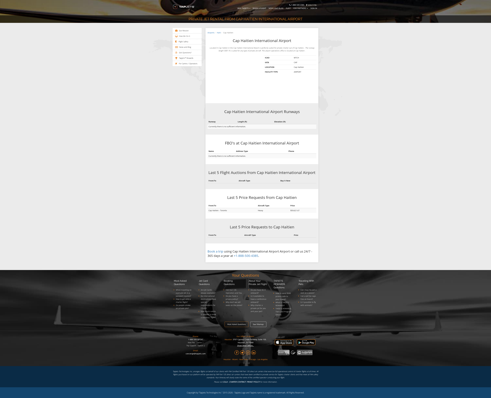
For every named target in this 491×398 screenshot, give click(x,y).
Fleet (288, 8)
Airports (211, 32)
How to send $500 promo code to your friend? (283, 296)
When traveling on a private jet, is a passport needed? (184, 293)
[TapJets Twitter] (242, 352)
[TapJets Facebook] (237, 352)
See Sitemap (258, 324)
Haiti (219, 32)
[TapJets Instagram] (248, 352)
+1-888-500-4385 (246, 256)
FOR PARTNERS (299, 8)
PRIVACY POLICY (253, 382)
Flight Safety (183, 41)
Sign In (313, 8)
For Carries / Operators (187, 63)
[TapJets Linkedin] (253, 352)
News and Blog (276, 8)
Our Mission (184, 30)
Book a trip (215, 251)
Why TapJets (243, 8)
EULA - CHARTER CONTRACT (234, 382)
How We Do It (184, 36)
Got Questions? (185, 52)
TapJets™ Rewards (186, 58)
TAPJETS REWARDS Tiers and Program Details (283, 311)
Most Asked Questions (236, 324)
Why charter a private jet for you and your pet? (258, 308)
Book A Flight (259, 8)
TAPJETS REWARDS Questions (279, 284)
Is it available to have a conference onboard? (258, 299)
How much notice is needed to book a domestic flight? (208, 314)
